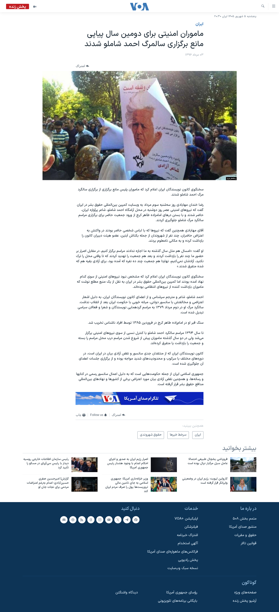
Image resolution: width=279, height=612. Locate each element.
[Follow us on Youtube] (108, 519)
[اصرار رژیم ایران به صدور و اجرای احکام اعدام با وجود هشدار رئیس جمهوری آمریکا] (164, 464)
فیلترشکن (191, 527)
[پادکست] (72, 519)
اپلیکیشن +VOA (186, 518)
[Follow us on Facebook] (136, 519)
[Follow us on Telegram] (126, 519)
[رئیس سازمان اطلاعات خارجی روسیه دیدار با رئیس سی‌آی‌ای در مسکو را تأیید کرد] (84, 464)
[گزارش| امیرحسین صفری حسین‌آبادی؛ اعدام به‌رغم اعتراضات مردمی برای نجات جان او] (84, 484)
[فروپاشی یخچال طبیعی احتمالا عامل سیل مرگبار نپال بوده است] (243, 464)
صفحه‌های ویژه (245, 592)
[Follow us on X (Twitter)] (117, 519)
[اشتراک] (63, 519)
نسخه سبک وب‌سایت (182, 568)
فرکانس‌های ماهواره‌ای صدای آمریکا (172, 551)
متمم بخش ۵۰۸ (244, 518)
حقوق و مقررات (245, 535)
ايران (199, 24)
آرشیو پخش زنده (244, 600)
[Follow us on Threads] (91, 519)
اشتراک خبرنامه (187, 535)
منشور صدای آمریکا (242, 527)
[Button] (82, 66)
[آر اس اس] (81, 519)
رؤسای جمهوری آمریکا (181, 592)
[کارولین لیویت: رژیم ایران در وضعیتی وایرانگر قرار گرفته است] (243, 484)
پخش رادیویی (188, 560)
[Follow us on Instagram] (99, 519)
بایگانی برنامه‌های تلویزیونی (177, 600)
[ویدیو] (34, 6)
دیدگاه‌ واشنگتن (126, 592)
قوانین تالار (248, 543)
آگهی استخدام (188, 543)
